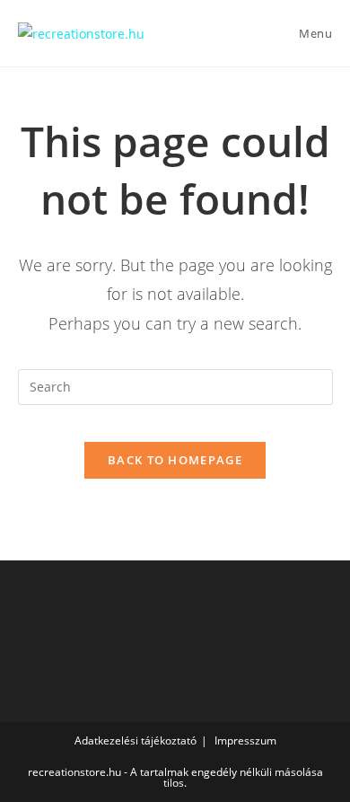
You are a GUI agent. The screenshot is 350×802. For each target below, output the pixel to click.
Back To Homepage (175, 460)
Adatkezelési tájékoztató (135, 740)
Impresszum (245, 740)
